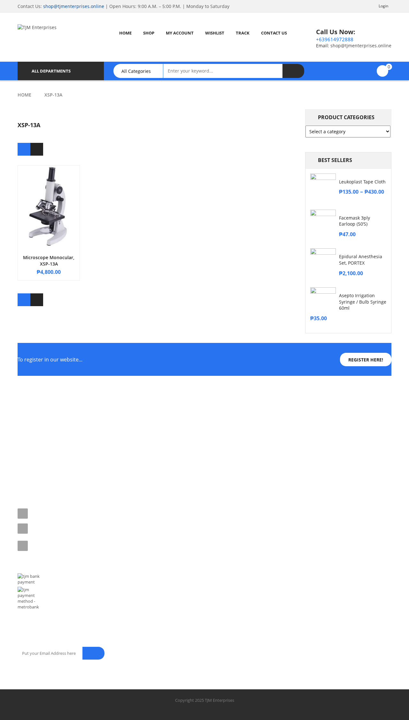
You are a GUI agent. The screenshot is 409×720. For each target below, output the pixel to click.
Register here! (365, 360)
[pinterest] (51, 477)
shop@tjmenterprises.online (73, 6)
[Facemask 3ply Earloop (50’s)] (323, 222)
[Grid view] (24, 149)
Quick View (49, 195)
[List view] (36, 149)
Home (24, 95)
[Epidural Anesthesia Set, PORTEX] (323, 261)
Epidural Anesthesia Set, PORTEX (360, 259)
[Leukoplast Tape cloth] (323, 186)
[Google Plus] (79, 477)
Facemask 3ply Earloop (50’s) (354, 221)
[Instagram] (65, 477)
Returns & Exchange (37, 442)
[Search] (293, 71)
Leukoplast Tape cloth (362, 182)
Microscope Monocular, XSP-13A (48, 260)
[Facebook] (23, 477)
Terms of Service (33, 419)
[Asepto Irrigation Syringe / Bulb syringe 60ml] (323, 300)
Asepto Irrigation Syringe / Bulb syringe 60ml (362, 301)
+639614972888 (334, 39)
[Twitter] (37, 477)
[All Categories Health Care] (141, 71)
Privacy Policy (30, 430)
